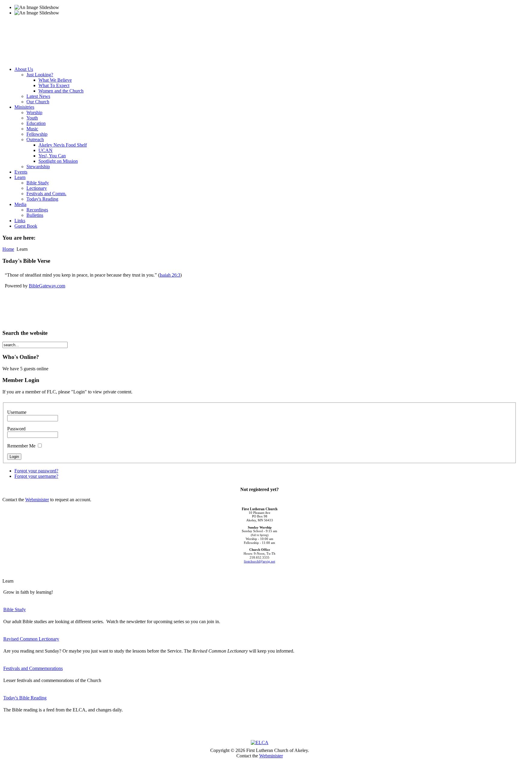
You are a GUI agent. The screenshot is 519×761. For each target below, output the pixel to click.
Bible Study (14, 609)
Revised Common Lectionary (31, 638)
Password (16, 428)
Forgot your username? (36, 476)
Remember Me (21, 445)
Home (8, 249)
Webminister (37, 499)
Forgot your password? (36, 470)
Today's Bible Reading (25, 697)
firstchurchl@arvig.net (259, 561)
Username (16, 412)
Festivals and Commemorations (33, 668)
